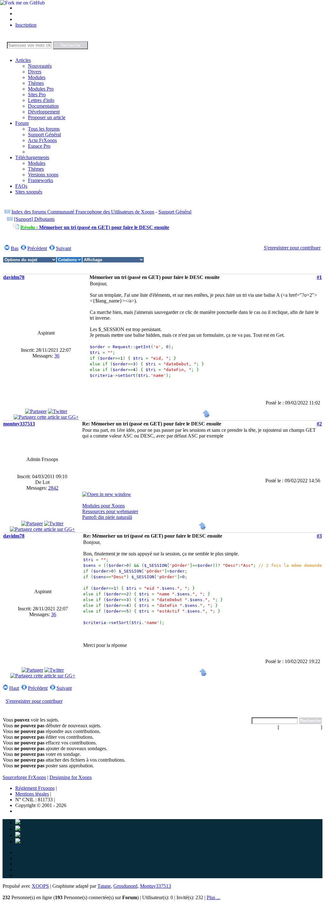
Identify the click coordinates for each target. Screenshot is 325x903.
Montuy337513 (155, 886)
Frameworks (40, 180)
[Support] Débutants (34, 219)
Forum (22, 123)
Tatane (104, 886)
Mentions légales (32, 794)
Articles (23, 60)
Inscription (25, 25)
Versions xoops (43, 174)
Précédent (37, 248)
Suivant (63, 248)
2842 (53, 488)
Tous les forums (44, 129)
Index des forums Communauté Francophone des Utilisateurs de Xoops (82, 211)
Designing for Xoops (71, 777)
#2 (319, 423)
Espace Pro (39, 146)
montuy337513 (19, 423)
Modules (36, 77)
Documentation (43, 106)
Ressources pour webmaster (110, 511)
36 (56, 355)
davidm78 (13, 277)
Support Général (44, 134)
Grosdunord (125, 886)
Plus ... (213, 897)
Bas (14, 248)
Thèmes (36, 83)
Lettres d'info (41, 100)
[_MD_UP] (206, 415)
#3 (319, 536)
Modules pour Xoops (103, 505)
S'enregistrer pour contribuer (292, 247)
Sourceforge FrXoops (24, 777)
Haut (14, 688)
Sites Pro (37, 94)
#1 (319, 277)
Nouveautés (40, 66)
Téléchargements (32, 157)
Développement (44, 111)
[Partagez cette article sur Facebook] (36, 411)
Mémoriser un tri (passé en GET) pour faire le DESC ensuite (94, 227)
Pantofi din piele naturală (107, 517)
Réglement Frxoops (35, 788)
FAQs (21, 186)
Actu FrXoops (42, 140)
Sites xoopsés (28, 191)
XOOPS (40, 886)
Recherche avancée (300, 727)
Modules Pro (41, 89)
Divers (34, 71)
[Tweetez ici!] (57, 411)
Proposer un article (46, 117)
